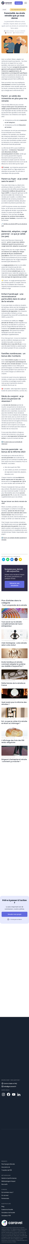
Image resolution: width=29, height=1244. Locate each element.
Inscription (19, 3)
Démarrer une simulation (14, 584)
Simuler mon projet (14, 914)
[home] (6, 3)
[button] (26, 3)
